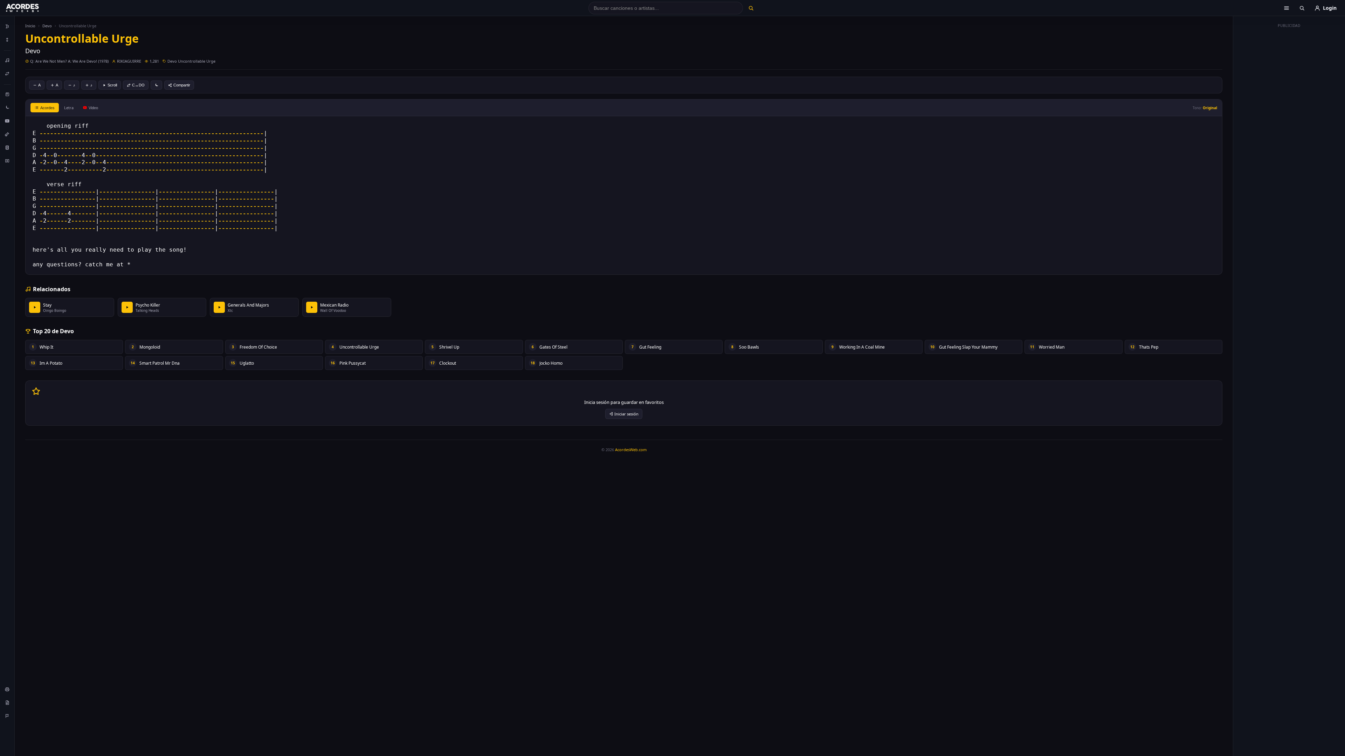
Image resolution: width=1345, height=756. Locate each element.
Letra (69, 107)
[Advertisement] (1289, 136)
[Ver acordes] (7, 147)
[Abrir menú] (1286, 8)
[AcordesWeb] (31, 8)
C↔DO (138, 85)
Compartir (181, 85)
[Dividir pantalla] (7, 161)
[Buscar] (751, 8)
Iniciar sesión (626, 413)
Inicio (30, 25)
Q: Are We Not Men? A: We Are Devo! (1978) (69, 61)
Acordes (47, 108)
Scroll (112, 85)
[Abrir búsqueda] (1302, 8)
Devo (47, 25)
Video (93, 108)
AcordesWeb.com (631, 449)
